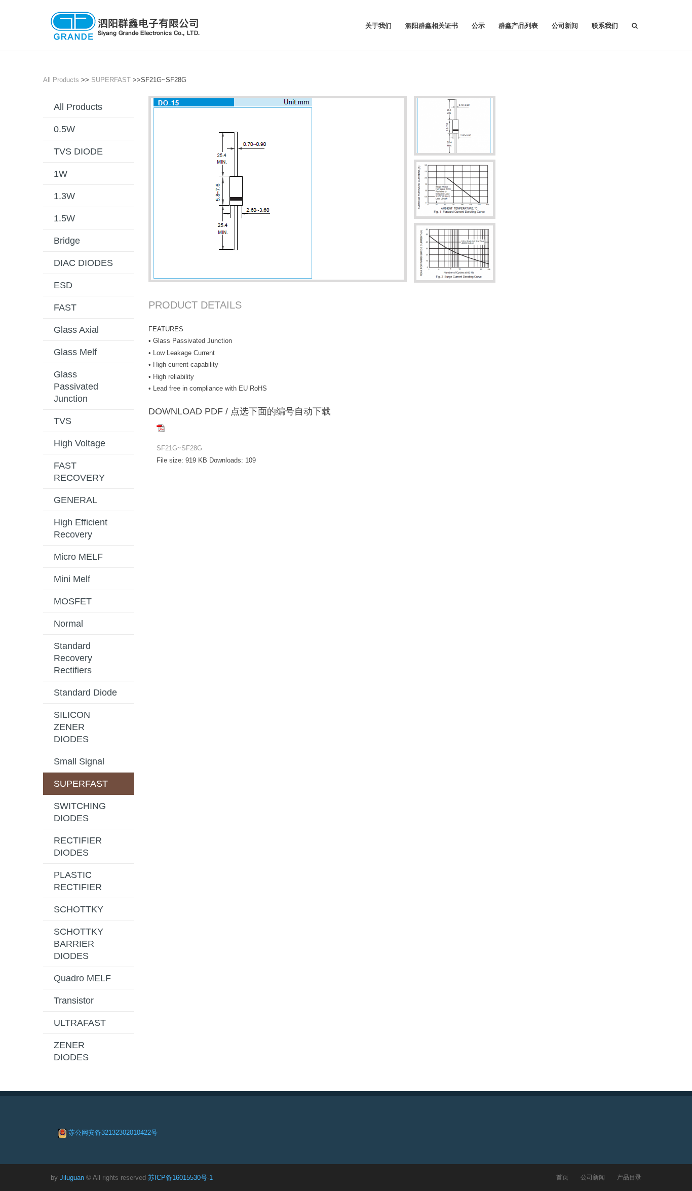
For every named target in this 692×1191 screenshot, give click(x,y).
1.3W (64, 196)
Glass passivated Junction (76, 386)
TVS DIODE (78, 151)
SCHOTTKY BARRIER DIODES (78, 944)
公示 (478, 25)
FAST (65, 307)
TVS (62, 421)
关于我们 (378, 25)
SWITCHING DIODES (80, 812)
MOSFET (73, 601)
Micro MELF (78, 557)
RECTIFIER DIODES (78, 846)
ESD (63, 285)
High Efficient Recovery (80, 528)
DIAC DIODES (83, 263)
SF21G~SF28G (179, 448)
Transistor (74, 1000)
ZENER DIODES (71, 1051)
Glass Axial (76, 330)
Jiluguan (72, 1177)
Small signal (79, 761)
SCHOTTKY (78, 909)
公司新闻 (565, 25)
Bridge (67, 241)
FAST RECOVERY (79, 471)
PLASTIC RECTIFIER (78, 881)
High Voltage (79, 443)
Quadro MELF (82, 978)
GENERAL (75, 500)
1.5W (64, 218)
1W (60, 174)
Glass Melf (75, 352)
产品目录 (629, 1177)
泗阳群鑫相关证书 (431, 25)
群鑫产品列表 (518, 25)
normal (68, 624)
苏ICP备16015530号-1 (180, 1177)
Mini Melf (72, 579)
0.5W (64, 129)
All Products (61, 80)
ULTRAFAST (80, 1023)
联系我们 (605, 25)
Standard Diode (85, 692)
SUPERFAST (111, 80)
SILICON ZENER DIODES (72, 727)
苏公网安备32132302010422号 (113, 1132)
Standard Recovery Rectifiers (73, 658)
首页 (562, 1177)
